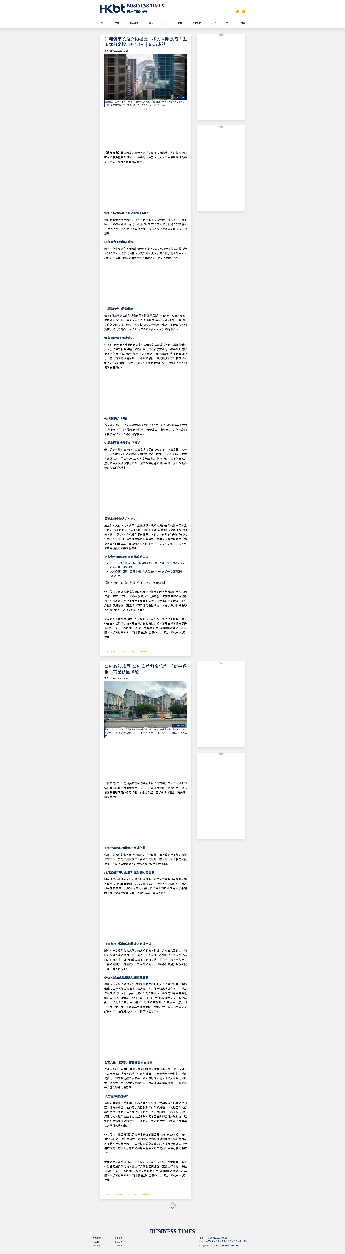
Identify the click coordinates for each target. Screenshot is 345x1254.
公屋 (108, 1194)
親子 (180, 23)
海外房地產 (111, 651)
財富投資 (134, 23)
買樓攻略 (143, 651)
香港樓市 (145, 1194)
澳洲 (154, 152)
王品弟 (107, 678)
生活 (214, 23)
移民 (170, 219)
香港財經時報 (137, 11)
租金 (123, 349)
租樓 (132, 651)
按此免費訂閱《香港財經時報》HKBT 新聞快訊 (135, 582)
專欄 (243, 23)
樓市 (151, 23)
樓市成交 (119, 1194)
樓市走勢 (112, 783)
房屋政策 (159, 344)
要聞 (117, 23)
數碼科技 (197, 23)
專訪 (228, 23)
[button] (121, 23)
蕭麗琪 (107, 50)
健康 (165, 23)
